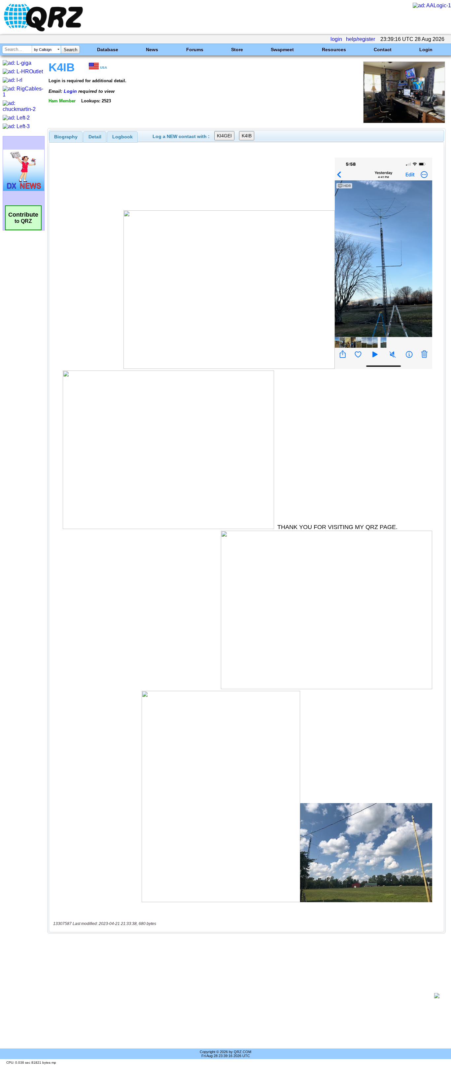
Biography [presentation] (66, 136)
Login (426, 49)
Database (107, 49)
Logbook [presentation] (122, 136)
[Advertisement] (243, 995)
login (336, 39)
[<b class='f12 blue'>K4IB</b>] (404, 121)
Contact (383, 49)
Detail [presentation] (94, 136)
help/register (360, 39)
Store (237, 49)
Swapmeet (282, 49)
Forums (194, 49)
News (152, 49)
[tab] (66, 136)
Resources (334, 49)
